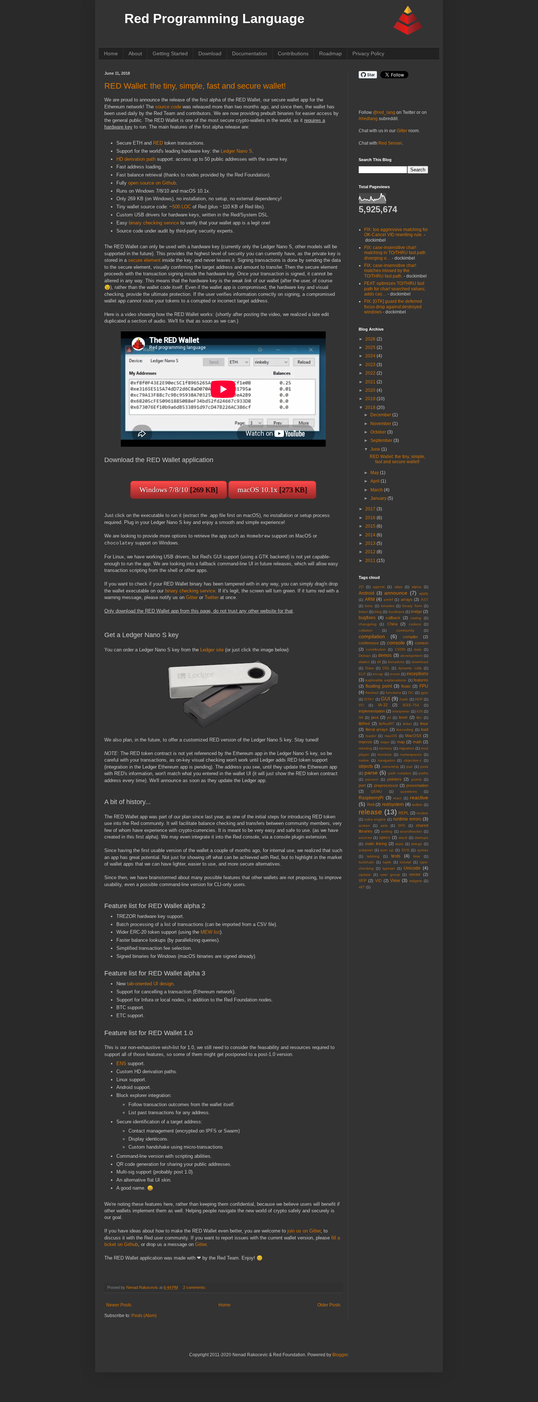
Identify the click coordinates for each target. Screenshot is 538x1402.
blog (378, 612)
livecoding (404, 730)
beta (369, 606)
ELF (362, 674)
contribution (376, 649)
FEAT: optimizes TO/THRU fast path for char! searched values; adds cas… (394, 289)
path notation (399, 773)
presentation (417, 785)
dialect (364, 662)
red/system (393, 804)
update (365, 875)
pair (409, 767)
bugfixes (367, 617)
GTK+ (369, 699)
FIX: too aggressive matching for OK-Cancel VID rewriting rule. (396, 232)
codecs (415, 624)
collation (366, 630)
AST (424, 600)
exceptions (417, 673)
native (364, 760)
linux (424, 723)
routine (422, 813)
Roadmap (330, 53)
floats (406, 686)
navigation (386, 760)
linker (407, 724)
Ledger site (212, 649)
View (395, 880)
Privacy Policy (368, 53)
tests (395, 856)
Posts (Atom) (144, 1315)
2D (361, 587)
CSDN (400, 649)
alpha (416, 587)
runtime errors (407, 819)
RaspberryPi (371, 797)
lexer (403, 717)
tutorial (405, 862)
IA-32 (383, 705)
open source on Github (152, 183)
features (421, 680)
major (384, 742)
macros (365, 742)
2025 (371, 347)
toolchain (366, 862)
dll (379, 662)
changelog (368, 624)
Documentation (249, 53)
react (397, 798)
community (405, 630)
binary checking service (154, 223)
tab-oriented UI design (150, 983)
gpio (424, 693)
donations (396, 662)
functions (393, 693)
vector (415, 874)
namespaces (411, 754)
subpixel (366, 850)
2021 (371, 381)
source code (168, 106)
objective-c (413, 760)
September (381, 440)
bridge (416, 611)
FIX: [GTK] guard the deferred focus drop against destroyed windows (393, 307)
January (379, 498)
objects (366, 766)
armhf (388, 600)
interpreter (401, 711)
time (416, 856)
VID (378, 880)
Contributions (293, 53)
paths (423, 773)
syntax (422, 850)
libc (419, 717)
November (381, 423)
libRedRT (386, 724)
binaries (387, 606)
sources (365, 838)
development (411, 656)
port (362, 785)
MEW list (210, 932)
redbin (417, 805)
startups (421, 838)
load (424, 729)
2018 (371, 407)
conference (369, 643)
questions (408, 791)
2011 (371, 560)
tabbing (373, 856)
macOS (391, 736)
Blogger (340, 1354)
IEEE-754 (411, 705)
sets (384, 825)
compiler (410, 637)
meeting (365, 748)
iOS (419, 711)
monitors (384, 754)
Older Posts (328, 1305)
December (381, 414)
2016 (371, 517)
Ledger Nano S (236, 151)
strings (416, 844)
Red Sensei (390, 143)
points (416, 779)
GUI (385, 699)
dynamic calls (410, 668)
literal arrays (377, 729)
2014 (371, 535)
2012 (371, 551)
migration (406, 748)
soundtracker (411, 831)
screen (364, 825)
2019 (371, 398)
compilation (372, 636)
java (374, 717)
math (417, 742)
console (396, 643)
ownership (390, 767)
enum (395, 674)
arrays (406, 599)
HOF (419, 699)
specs (384, 837)
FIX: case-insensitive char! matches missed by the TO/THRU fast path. (390, 271)
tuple (387, 862)
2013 (371, 543)
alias (398, 587)
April (375, 481)
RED (158, 143)
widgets (415, 881)
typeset (388, 868)
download (420, 662)
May (375, 472)
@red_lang (384, 112)
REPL (404, 813)
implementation (372, 711)
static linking (376, 843)
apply (423, 593)
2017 (371, 509)
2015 (371, 526)
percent (371, 779)
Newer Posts (118, 1305)
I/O (361, 705)
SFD (401, 825)
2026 (371, 339)
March (377, 489)
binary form (412, 606)
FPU (423, 686)
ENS (121, 1063)
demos (385, 655)
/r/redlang (368, 118)
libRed (364, 723)
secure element (144, 260)
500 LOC (181, 206)
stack (403, 838)
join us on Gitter (304, 1231)
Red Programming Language (214, 18)
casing (415, 618)
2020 (371, 390)
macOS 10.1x (272, 490)
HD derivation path (136, 159)
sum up (386, 850)
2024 (371, 355)
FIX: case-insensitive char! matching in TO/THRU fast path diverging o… (395, 253)
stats (399, 844)
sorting (386, 831)
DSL (386, 668)
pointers (394, 779)
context (421, 643)
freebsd (372, 693)
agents (379, 587)
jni (389, 717)
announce (395, 593)
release (370, 812)
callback (393, 618)
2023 (371, 364)
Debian (365, 656)
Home (111, 53)
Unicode (412, 868)
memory (385, 748)
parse (371, 773)
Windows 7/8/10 (178, 490)
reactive (419, 797)
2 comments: (194, 1287)
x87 (362, 887)
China (392, 624)
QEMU (376, 791)
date (418, 649)
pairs (424, 767)
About (135, 53)
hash (404, 699)
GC (411, 693)
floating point (379, 686)
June (375, 449)
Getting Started (170, 53)
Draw (369, 668)
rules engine (375, 819)
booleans (396, 612)
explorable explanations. (386, 680)
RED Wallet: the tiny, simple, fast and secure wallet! (195, 85)
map (401, 742)
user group (390, 875)
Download (209, 53)
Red (370, 804)
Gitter (192, 597)
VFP (362, 880)
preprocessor (386, 785)
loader (371, 736)
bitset (363, 612)
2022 (371, 373)
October (378, 432)
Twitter (211, 597)
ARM (370, 599)
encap (378, 674)
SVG (405, 850)
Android (366, 593)
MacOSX (413, 735)
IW (361, 717)
